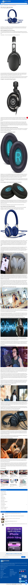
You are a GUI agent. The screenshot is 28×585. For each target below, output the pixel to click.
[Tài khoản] (25, 1)
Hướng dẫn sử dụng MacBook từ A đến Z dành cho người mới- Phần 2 (4, 476)
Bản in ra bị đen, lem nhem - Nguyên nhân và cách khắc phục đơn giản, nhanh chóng (13, 485)
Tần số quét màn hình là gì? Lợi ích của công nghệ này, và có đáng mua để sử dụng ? (23, 476)
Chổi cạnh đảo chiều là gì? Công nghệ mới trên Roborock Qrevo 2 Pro (13, 513)
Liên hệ (11, 575)
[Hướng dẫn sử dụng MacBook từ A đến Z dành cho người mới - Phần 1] (14, 472)
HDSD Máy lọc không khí (4, 501)
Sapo (21, 584)
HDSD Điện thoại (3, 498)
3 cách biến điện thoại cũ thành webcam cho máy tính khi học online (4, 485)
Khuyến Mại (2, 572)
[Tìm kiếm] (26, 3)
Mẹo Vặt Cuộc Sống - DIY (4, 507)
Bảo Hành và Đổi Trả (3, 573)
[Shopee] (23, 571)
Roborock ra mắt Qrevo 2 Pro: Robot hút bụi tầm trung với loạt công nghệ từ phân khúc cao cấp (16, 523)
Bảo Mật (2, 575)
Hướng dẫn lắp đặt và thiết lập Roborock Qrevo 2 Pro (11, 521)
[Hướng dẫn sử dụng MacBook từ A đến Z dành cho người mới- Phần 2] (5, 472)
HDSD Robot (2, 500)
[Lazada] (25, 571)
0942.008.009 (5, 566)
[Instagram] (21, 571)
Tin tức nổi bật (3, 511)
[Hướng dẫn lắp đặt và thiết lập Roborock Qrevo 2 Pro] (3, 522)
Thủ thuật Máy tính (3, 504)
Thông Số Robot (12, 571)
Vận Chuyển (2, 574)
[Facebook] (19, 571)
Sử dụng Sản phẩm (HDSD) (13, 572)
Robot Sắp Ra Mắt (3, 491)
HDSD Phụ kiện (3, 497)
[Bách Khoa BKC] (6, 1)
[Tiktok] (19, 573)
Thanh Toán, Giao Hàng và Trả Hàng (4, 577)
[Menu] (1, 1)
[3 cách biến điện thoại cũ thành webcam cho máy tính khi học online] (5, 481)
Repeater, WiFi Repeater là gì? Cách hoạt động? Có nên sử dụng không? (23, 485)
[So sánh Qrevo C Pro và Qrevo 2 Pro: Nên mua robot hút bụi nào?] (3, 519)
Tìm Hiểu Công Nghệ (3, 494)
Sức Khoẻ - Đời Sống (3, 508)
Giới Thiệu (2, 571)
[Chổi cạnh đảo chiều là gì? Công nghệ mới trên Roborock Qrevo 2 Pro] (3, 514)
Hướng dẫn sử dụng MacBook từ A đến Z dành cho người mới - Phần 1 (13, 476)
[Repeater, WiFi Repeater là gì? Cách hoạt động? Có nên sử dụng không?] (23, 481)
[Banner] (14, 539)
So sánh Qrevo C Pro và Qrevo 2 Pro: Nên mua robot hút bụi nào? (12, 518)
